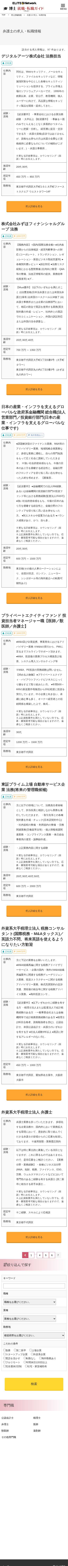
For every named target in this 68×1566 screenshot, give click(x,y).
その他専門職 (8, 1437)
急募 (8, 1350)
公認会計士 (7, 1417)
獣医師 (5, 1430)
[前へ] (25, 1255)
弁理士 (5, 1424)
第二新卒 (21, 1350)
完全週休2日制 (14, 1366)
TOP (3, 15)
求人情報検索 (16, 15)
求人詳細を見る (34, 206)
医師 (35, 1424)
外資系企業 (39, 1354)
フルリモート (13, 1362)
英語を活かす (13, 1358)
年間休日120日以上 (36, 1362)
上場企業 (36, 1350)
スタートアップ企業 (17, 1354)
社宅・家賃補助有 (37, 1366)
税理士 (37, 1417)
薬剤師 (37, 1430)
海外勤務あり (48, 1358)
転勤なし (31, 1358)
